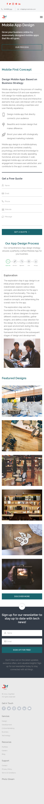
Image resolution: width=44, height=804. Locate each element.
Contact (4, 765)
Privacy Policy (7, 769)
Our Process (22, 47)
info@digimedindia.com (28, 9)
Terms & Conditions (9, 773)
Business (5, 732)
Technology (6, 735)
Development (7, 725)
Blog (3, 754)
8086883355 (8, 9)
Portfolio (5, 747)
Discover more (22, 596)
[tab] (8, 262)
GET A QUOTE (20, 232)
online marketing (8, 728)
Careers (4, 750)
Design (4, 721)
